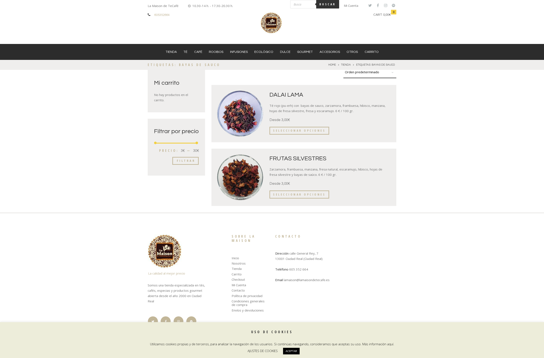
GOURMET (305, 52)
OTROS (352, 52)
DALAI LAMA (286, 95)
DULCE (285, 52)
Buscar (327, 4)
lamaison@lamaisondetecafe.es (307, 280)
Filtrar (186, 160)
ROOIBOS (216, 52)
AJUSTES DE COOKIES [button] (263, 351)
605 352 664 (298, 269)
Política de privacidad (247, 296)
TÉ (185, 52)
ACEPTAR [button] (291, 351)
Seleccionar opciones (299, 130)
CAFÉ (198, 52)
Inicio (235, 258)
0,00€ (387, 14)
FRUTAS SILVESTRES (297, 158)
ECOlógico (263, 52)
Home (332, 64)
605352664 (162, 15)
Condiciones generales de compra (248, 303)
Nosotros (239, 263)
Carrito (372, 52)
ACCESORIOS (330, 52)
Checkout (238, 279)
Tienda (171, 52)
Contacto (238, 290)
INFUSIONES (239, 52)
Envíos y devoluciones (248, 310)
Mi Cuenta (351, 5)
